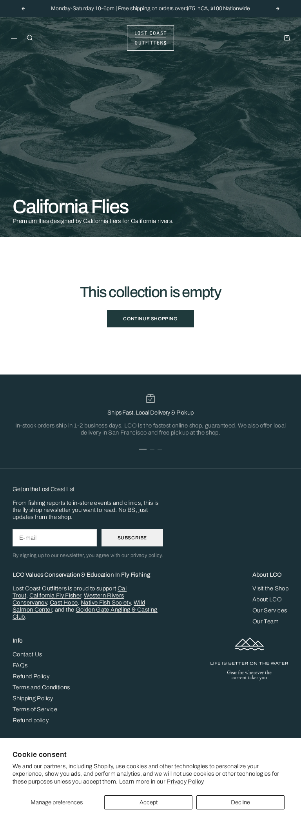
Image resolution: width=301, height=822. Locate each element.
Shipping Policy (33, 698)
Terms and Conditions (41, 687)
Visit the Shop (270, 588)
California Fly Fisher (55, 595)
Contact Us (27, 654)
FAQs (20, 665)
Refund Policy (31, 676)
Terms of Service (35, 709)
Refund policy (31, 720)
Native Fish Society (106, 602)
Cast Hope (64, 602)
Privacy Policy (185, 781)
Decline (240, 802)
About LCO (267, 599)
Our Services (269, 610)
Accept (149, 802)
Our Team (265, 621)
